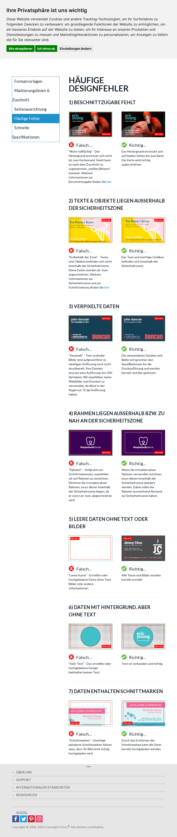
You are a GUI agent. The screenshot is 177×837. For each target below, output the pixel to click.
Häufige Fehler (27, 118)
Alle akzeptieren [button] (20, 48)
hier (109, 181)
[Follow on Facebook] (16, 819)
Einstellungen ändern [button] (76, 48)
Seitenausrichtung (30, 109)
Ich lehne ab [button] (46, 48)
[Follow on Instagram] (39, 819)
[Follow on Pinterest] (31, 819)
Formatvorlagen (28, 81)
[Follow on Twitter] (23, 819)
